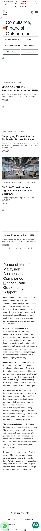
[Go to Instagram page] (16, 530)
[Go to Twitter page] (33, 530)
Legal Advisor (29, 45)
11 (28, 248)
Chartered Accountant (12, 45)
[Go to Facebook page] (8, 530)
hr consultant (29, 52)
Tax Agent (29, 39)
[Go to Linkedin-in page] (25, 530)
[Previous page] (9, 248)
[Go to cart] (32, 12)
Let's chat (11, 519)
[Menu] (36, 12)
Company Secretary (12, 39)
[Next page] (32, 248)
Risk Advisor (11, 52)
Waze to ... (11, 524)
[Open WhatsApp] (35, 525)
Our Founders (29, 519)
